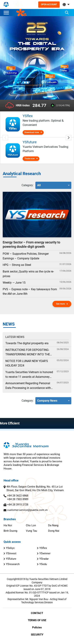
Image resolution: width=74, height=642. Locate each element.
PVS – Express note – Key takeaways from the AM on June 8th (30, 292)
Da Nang (53, 525)
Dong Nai (53, 530)
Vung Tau (31, 530)
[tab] (28, 185)
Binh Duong (10, 530)
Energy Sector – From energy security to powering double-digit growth (31, 244)
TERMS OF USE (37, 620)
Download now (31, 132)
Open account (49, 4)
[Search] (66, 12)
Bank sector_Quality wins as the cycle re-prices (28, 274)
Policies (37, 627)
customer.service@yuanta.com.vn (27, 510)
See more (60, 304)
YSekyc (10, 548)
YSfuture (11, 558)
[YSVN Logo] (6, 4)
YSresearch (13, 564)
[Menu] (7, 12)
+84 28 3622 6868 (17, 495)
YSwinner (44, 553)
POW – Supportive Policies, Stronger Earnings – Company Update (26, 256)
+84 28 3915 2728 (17, 504)
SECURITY (37, 634)
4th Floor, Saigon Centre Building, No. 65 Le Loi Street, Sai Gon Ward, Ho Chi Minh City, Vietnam (35, 488)
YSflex (43, 548)
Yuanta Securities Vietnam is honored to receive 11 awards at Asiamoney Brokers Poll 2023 (29, 374)
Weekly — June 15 (14, 282)
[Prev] (5, 137)
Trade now (29, 158)
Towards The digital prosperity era (26, 343)
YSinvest (11, 553)
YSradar (44, 558)
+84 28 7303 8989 (17, 499)
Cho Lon (31, 525)
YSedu (43, 564)
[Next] (68, 137)
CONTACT (37, 613)
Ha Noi (8, 525)
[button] (65, 4)
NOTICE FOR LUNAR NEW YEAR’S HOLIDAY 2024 (26, 363)
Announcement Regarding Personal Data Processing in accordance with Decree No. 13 (28, 386)
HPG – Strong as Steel (17, 265)
